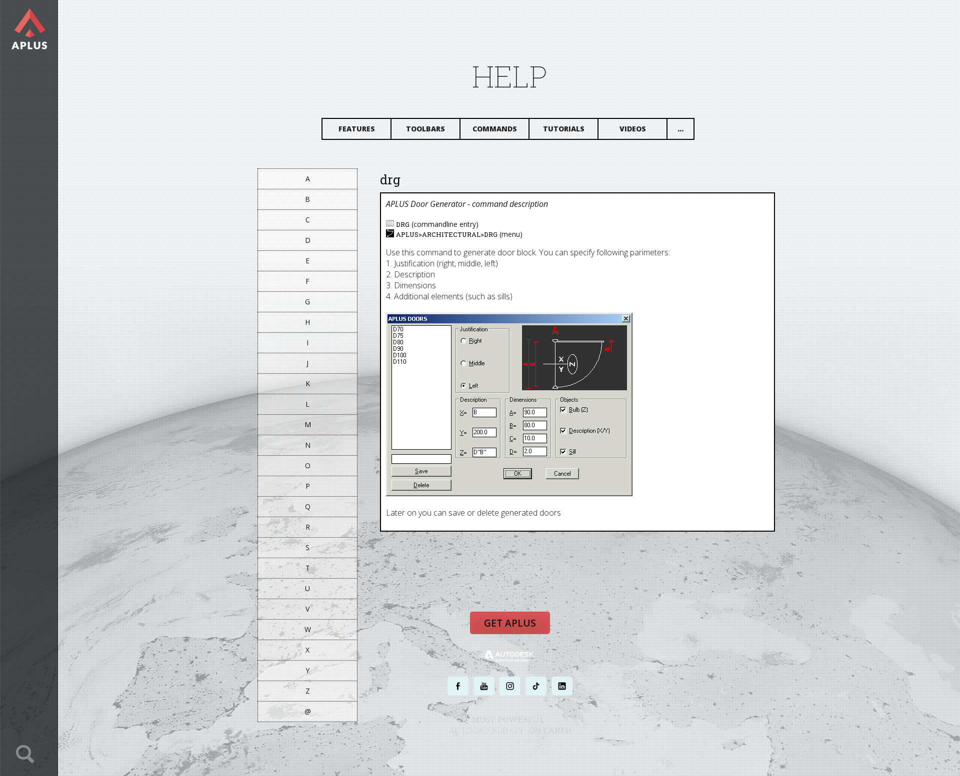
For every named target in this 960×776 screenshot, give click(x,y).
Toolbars (425, 128)
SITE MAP (593, 750)
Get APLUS (510, 623)
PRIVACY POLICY (492, 750)
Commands (494, 128)
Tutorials (563, 128)
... (681, 128)
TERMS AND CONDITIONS (546, 750)
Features (356, 128)
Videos (633, 128)
